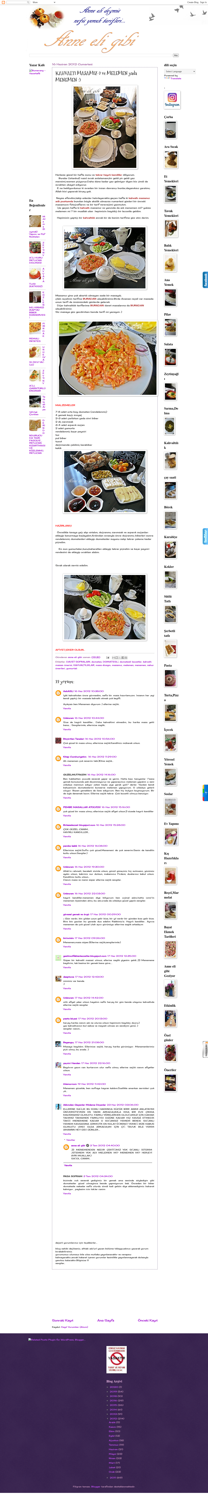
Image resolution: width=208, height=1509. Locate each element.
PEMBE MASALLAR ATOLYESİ (82, 807)
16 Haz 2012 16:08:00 (92, 846)
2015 (114, 1405)
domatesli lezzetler (131, 661)
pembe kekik (70, 846)
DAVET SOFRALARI (78, 661)
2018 (114, 1396)
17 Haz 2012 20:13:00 (92, 1018)
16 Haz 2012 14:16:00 (101, 774)
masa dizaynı (103, 665)
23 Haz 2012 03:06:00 (122, 1104)
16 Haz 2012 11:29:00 (102, 756)
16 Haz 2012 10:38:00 (89, 691)
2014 (114, 1409)
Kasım (113, 1427)
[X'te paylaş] (119, 657)
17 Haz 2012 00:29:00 (105, 914)
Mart (112, 1463)
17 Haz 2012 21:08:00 (89, 1042)
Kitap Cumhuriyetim (75, 756)
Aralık (112, 1422)
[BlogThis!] (116, 657)
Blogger (95, 1486)
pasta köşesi (70, 1018)
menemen (140, 665)
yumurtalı (71, 668)
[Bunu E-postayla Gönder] (113, 657)
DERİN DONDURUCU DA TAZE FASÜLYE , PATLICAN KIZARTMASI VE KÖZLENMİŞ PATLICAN (37, 436)
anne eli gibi (78, 1145)
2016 (114, 1400)
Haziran (113, 1449)
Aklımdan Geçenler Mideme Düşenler (84, 1104)
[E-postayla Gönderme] (107, 657)
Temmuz (114, 1444)
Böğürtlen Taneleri (73, 739)
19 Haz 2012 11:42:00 (92, 1084)
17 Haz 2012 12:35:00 (121, 956)
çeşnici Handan (71, 1063)
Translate (176, 78)
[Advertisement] (104, 1294)
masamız (117, 665)
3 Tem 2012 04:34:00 (98, 1176)
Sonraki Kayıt (62, 1320)
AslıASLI (68, 691)
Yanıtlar (70, 1140)
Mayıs (113, 1454)
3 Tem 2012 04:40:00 (105, 1145)
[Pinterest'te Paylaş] (126, 657)
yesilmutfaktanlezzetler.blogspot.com (84, 956)
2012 (114, 1418)
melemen (128, 665)
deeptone (68, 976)
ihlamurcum (70, 1084)
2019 (114, 1391)
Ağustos (114, 1440)
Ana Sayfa (105, 1320)
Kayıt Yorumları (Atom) (74, 1327)
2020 (114, 1387)
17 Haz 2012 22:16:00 (95, 1063)
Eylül (112, 1436)
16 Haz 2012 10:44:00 (89, 718)
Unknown (68, 718)
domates (96, 661)
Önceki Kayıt (148, 1320)
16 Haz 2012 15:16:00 (116, 807)
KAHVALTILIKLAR (83, 665)
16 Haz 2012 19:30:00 (89, 867)
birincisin (68, 938)
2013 (114, 1414)
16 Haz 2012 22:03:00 (90, 893)
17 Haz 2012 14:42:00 (89, 997)
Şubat (112, 1467)
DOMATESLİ (110, 661)
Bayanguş (68, 1042)
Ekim (112, 1431)
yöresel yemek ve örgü (76, 914)
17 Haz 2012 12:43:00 (89, 976)
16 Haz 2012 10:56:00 (100, 739)
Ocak (112, 1471)
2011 (113, 1477)
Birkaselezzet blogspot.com (79, 825)
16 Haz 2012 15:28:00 (110, 825)
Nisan (112, 1458)
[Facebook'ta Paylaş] (122, 657)
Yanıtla (67, 708)
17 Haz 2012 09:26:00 (90, 938)
